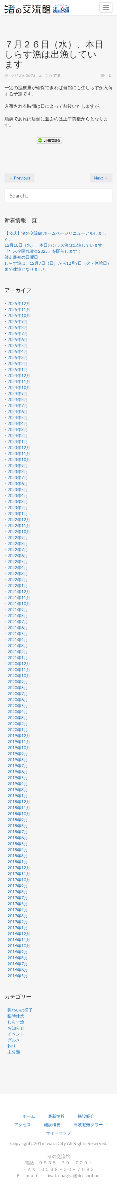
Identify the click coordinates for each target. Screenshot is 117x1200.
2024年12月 (19, 375)
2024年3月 (18, 429)
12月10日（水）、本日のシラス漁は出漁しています (53, 245)
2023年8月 (18, 471)
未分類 (14, 1051)
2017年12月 (19, 867)
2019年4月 (18, 783)
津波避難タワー (88, 1124)
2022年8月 (18, 543)
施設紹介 (86, 1116)
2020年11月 (19, 669)
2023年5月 (18, 489)
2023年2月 (18, 507)
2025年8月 (18, 327)
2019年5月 (18, 777)
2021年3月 (18, 645)
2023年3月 (18, 501)
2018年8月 (18, 825)
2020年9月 (18, 681)
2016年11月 (19, 939)
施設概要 (52, 1124)
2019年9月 (18, 753)
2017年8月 (18, 891)
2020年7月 (18, 693)
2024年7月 (18, 405)
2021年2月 (18, 651)
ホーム (28, 1116)
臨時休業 (16, 1015)
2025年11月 (19, 309)
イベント (16, 1033)
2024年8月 (18, 399)
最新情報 (56, 1116)
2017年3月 (18, 915)
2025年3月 (18, 357)
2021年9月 (18, 609)
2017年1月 (18, 927)
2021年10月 (19, 603)
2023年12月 (19, 447)
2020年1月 (18, 729)
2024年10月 (19, 387)
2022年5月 (18, 561)
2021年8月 (18, 615)
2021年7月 (18, 621)
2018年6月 (18, 837)
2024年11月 (19, 381)
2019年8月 (18, 759)
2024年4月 (18, 423)
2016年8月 (18, 957)
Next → (101, 177)
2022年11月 (19, 525)
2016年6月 (18, 969)
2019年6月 (18, 771)
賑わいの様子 (20, 1009)
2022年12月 (19, 519)
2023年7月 (18, 477)
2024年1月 (18, 441)
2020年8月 (18, 687)
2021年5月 (18, 633)
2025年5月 (18, 345)
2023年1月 (18, 513)
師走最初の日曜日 (21, 257)
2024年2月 (18, 435)
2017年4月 (18, 909)
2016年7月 (18, 963)
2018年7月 (18, 831)
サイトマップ (58, 1132)
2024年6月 (18, 411)
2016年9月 (18, 951)
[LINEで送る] (49, 140)
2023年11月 (19, 453)
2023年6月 (18, 483)
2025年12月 (19, 303)
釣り (12, 1045)
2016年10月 (19, 945)
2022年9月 (18, 537)
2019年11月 (19, 741)
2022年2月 (18, 579)
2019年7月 (18, 765)
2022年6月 (18, 555)
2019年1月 (18, 795)
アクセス (22, 1124)
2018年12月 (19, 801)
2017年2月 (18, 921)
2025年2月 (18, 363)
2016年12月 (19, 933)
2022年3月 (18, 573)
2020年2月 (18, 723)
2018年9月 (18, 819)
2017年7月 (18, 897)
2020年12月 (19, 663)
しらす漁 (52, 75)
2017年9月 (18, 885)
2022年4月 (18, 567)
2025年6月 (18, 339)
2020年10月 (19, 675)
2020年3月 (18, 717)
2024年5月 (18, 417)
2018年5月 (18, 843)
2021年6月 (18, 627)
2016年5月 (18, 975)
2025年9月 (18, 321)
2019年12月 (19, 735)
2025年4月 (18, 351)
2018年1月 (18, 861)
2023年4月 (18, 495)
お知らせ (16, 1027)
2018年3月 (18, 855)
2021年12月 (19, 591)
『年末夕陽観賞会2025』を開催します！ (42, 251)
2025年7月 (18, 333)
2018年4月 (18, 849)
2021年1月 (18, 657)
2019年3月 (18, 789)
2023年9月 (18, 465)
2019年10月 (19, 747)
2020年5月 (18, 705)
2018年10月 (19, 813)
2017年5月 (18, 903)
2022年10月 (19, 531)
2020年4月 (18, 711)
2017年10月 (19, 879)
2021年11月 (19, 597)
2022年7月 (18, 549)
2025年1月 (18, 369)
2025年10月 (19, 315)
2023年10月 (19, 459)
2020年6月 (18, 699)
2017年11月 (19, 873)
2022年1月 (18, 585)
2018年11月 (19, 807)
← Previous (19, 177)
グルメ (14, 1039)
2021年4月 (18, 639)
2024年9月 (18, 393)
